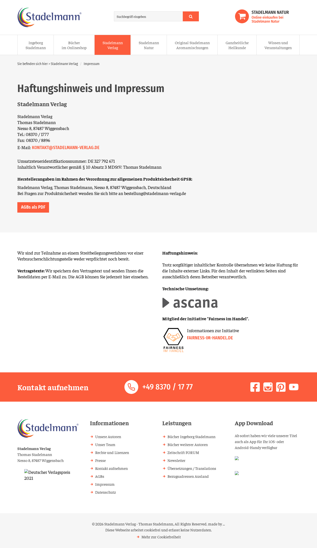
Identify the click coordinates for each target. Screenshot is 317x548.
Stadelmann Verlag (113, 45)
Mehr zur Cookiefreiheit (161, 536)
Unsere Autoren (108, 436)
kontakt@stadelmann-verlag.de (66, 147)
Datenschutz (105, 491)
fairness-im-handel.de (210, 338)
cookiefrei (152, 529)
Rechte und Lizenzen (112, 452)
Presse (100, 460)
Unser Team (105, 444)
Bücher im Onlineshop (74, 45)
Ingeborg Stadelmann (36, 45)
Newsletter (176, 460)
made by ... (216, 523)
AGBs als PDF (33, 207)
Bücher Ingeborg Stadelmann (191, 436)
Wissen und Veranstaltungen (278, 45)
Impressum (92, 64)
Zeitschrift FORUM (183, 452)
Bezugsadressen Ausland (188, 476)
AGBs (99, 476)
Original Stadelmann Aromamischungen (192, 45)
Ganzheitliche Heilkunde (237, 45)
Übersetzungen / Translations (191, 468)
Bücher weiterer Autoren (187, 444)
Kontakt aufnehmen (111, 468)
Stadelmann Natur (149, 45)
